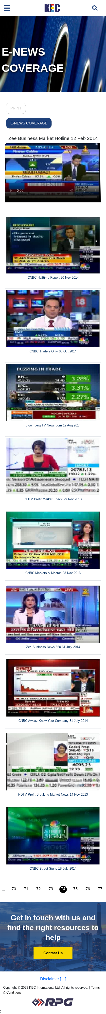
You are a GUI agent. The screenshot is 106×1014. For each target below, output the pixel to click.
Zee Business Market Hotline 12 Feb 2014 (53, 138)
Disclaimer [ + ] (53, 979)
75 (75, 889)
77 (100, 889)
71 (26, 889)
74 (63, 889)
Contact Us (53, 953)
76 (88, 889)
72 (38, 889)
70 (14, 889)
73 (51, 889)
